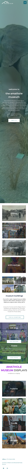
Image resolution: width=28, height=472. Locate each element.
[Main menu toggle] (25, 2)
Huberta (14, 389)
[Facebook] (3, 468)
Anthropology (14, 265)
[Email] (7, 468)
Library (14, 230)
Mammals (14, 248)
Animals (14, 440)
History (14, 213)
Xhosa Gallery (14, 406)
